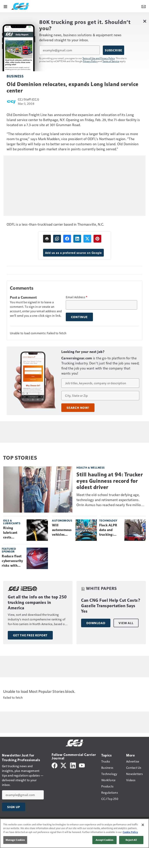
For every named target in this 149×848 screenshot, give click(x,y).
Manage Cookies (15, 839)
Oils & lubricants (11, 522)
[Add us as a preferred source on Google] (57, 239)
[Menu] (5, 6)
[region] (74, 833)
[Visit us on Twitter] (64, 765)
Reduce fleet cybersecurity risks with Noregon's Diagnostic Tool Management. (12, 561)
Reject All (131, 839)
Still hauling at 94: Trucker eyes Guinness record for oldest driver (109, 480)
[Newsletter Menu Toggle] (143, 6)
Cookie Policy (130, 832)
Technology (108, 520)
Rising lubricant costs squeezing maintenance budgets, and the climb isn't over (13, 533)
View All (126, 623)
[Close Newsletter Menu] (144, 21)
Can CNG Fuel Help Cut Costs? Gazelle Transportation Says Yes (110, 606)
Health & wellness (90, 467)
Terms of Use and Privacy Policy (98, 58)
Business (15, 76)
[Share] (67, 239)
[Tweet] (87, 239)
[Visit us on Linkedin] (73, 765)
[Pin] (97, 239)
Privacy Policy (90, 61)
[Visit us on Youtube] (82, 765)
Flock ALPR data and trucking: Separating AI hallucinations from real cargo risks (110, 530)
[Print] (47, 239)
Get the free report (30, 635)
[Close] (143, 825)
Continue (79, 317)
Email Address (76, 297)
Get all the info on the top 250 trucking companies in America (37, 602)
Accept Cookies (104, 839)
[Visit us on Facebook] (54, 765)
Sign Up (13, 807)
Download (95, 623)
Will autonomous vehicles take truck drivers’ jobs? (62, 530)
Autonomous (62, 520)
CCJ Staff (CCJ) (28, 99)
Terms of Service (110, 61)
